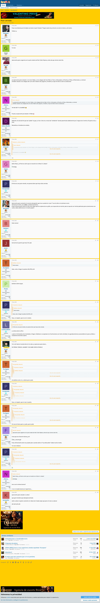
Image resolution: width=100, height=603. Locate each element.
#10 (97, 200)
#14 (97, 281)
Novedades (10, 5)
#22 (97, 449)
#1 (97, 25)
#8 (97, 161)
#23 (97, 471)
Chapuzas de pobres (11, 543)
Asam (6, 558)
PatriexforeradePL (9, 553)
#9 (97, 181)
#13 (97, 260)
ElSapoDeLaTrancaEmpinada (89, 540)
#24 (97, 492)
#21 (97, 427)
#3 (97, 57)
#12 (97, 240)
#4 (97, 77)
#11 (97, 220)
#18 (97, 361)
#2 (97, 45)
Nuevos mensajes (5, 7)
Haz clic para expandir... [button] (55, 148)
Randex (6, 549)
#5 (97, 97)
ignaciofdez (93, 548)
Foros (3, 5)
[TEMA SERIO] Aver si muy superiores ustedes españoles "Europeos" (25, 547)
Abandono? (8, 552)
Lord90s (94, 557)
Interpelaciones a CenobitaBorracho (16, 538)
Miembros (19, 5)
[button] (15, 5)
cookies (9, 597)
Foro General (16, 540)
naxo (6, 540)
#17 (97, 341)
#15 (97, 302)
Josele (94, 553)
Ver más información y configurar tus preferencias (14, 600)
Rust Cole (94, 544)
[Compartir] (96, 25)
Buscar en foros (13, 7)
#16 (97, 321)
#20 (97, 405)
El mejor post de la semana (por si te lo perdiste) (20, 556)
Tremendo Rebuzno (9, 544)
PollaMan (4, 22)
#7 (97, 139)
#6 (97, 118)
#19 (97, 383)
